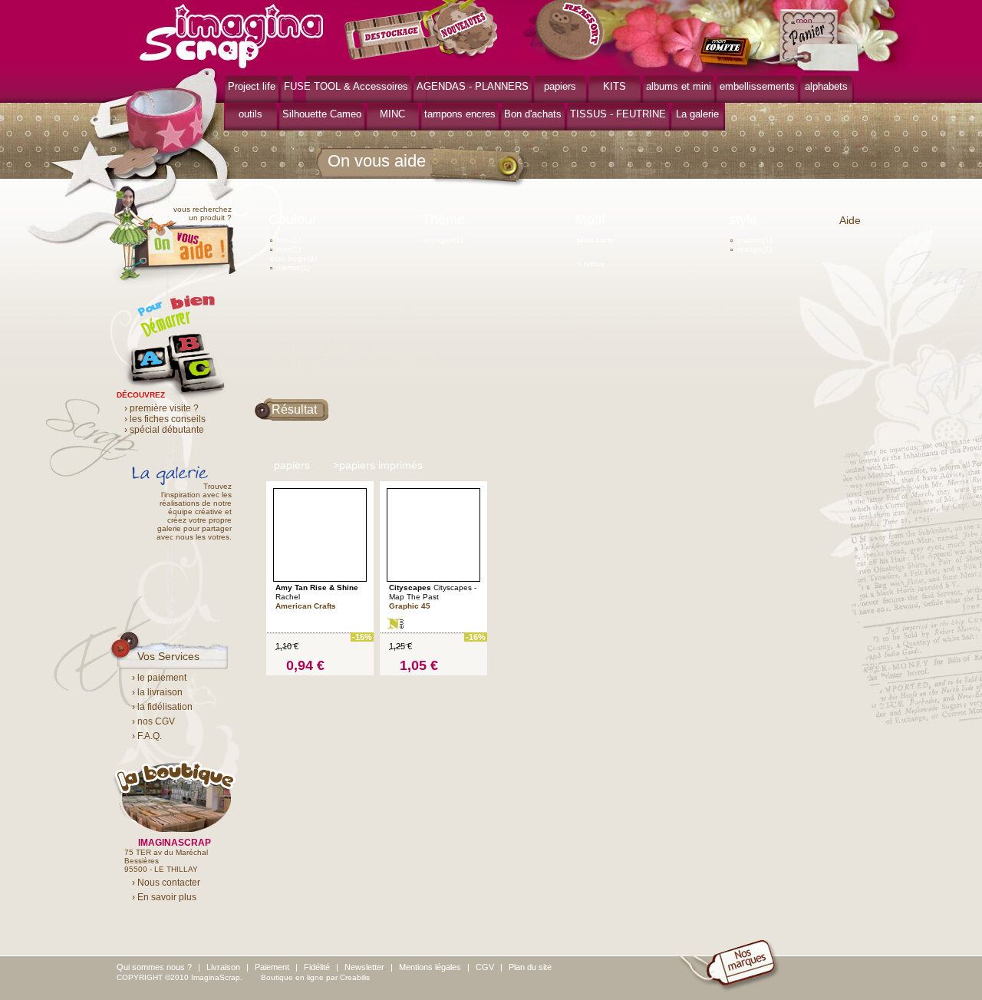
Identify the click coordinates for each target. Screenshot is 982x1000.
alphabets (826, 86)
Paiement (272, 967)
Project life (251, 86)
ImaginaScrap (231, 34)
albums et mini (678, 86)
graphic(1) (754, 240)
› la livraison (157, 692)
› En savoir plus (164, 897)
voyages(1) (443, 240)
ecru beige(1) (293, 258)
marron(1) (293, 267)
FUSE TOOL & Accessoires (346, 86)
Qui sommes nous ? (154, 967)
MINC (392, 114)
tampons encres (460, 114)
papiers (560, 86)
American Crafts (305, 606)
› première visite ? (161, 408)
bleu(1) (288, 240)
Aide (850, 220)
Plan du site (530, 967)
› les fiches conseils (165, 419)
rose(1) (288, 249)
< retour (591, 263)
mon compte (728, 52)
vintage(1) (754, 249)
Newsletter (364, 967)
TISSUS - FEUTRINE (618, 114)
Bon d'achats (533, 114)
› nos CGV (153, 721)
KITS (614, 86)
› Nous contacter (166, 882)
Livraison (223, 967)
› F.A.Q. (147, 736)
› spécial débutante (164, 429)
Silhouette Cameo (321, 114)
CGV (485, 967)
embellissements (757, 86)
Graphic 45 (409, 606)
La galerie (697, 114)
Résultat (294, 409)
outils (250, 114)
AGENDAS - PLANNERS (473, 86)
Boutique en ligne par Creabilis (315, 977)
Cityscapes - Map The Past (432, 592)
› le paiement (159, 677)
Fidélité (317, 967)
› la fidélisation (162, 706)
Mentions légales (430, 967)
